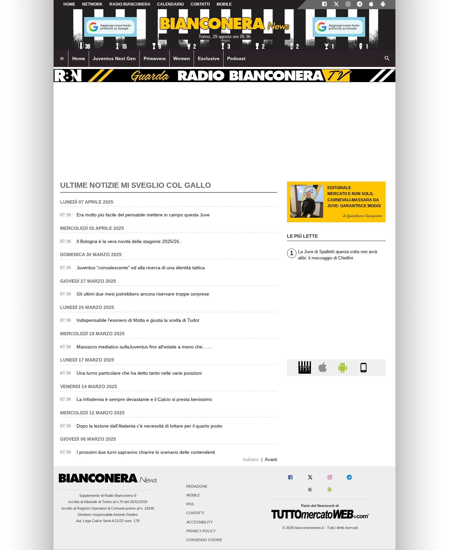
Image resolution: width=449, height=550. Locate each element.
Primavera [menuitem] (155, 58)
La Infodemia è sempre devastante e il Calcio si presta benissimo (144, 399)
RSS (190, 504)
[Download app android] (383, 4)
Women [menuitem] (181, 58)
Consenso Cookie (204, 540)
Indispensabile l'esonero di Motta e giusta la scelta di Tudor (138, 320)
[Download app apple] (371, 4)
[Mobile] (363, 367)
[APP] (305, 367)
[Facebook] (324, 4)
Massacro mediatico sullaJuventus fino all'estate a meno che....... (144, 346)
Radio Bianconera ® (120, 495)
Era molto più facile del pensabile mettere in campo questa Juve (143, 214)
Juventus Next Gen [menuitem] (114, 58)
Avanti (271, 459)
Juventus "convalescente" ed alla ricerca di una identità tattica (141, 267)
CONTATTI (200, 4)
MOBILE (224, 4)
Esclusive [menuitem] (209, 58)
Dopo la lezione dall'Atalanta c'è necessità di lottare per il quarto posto (149, 426)
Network (92, 4)
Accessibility (199, 522)
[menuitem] (62, 59)
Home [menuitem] (78, 58)
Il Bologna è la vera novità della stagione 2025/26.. (129, 241)
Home (69, 4)
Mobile (193, 495)
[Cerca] (387, 59)
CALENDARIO (170, 4)
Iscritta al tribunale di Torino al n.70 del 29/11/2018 (107, 502)
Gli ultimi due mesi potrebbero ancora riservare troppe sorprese (143, 294)
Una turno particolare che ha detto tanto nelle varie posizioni (139, 373)
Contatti (195, 513)
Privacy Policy (201, 531)
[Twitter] (336, 4)
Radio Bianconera (130, 4)
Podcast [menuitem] (236, 58)
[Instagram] (348, 4)
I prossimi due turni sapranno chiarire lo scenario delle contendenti (146, 452)
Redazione (196, 486)
